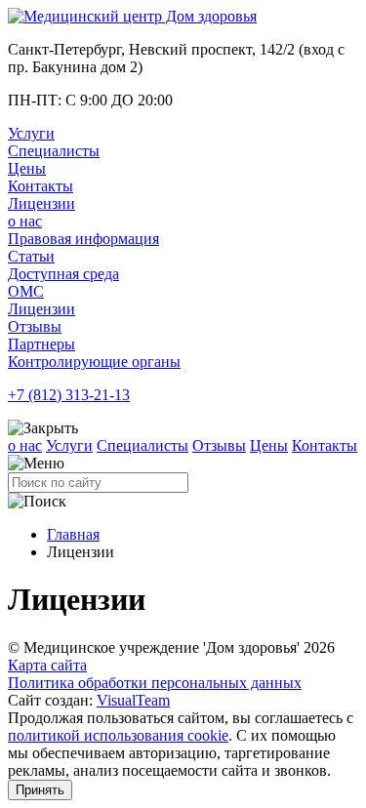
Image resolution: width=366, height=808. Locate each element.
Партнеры (41, 344)
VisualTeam (133, 700)
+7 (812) (69, 394)
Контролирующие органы (94, 361)
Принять (40, 790)
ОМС (26, 291)
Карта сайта (47, 665)
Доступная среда (63, 273)
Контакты (40, 186)
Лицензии (41, 203)
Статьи (31, 256)
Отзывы (34, 326)
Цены (27, 168)
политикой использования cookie (118, 735)
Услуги (31, 133)
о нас (25, 221)
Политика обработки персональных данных (155, 682)
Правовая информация (83, 238)
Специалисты (54, 150)
